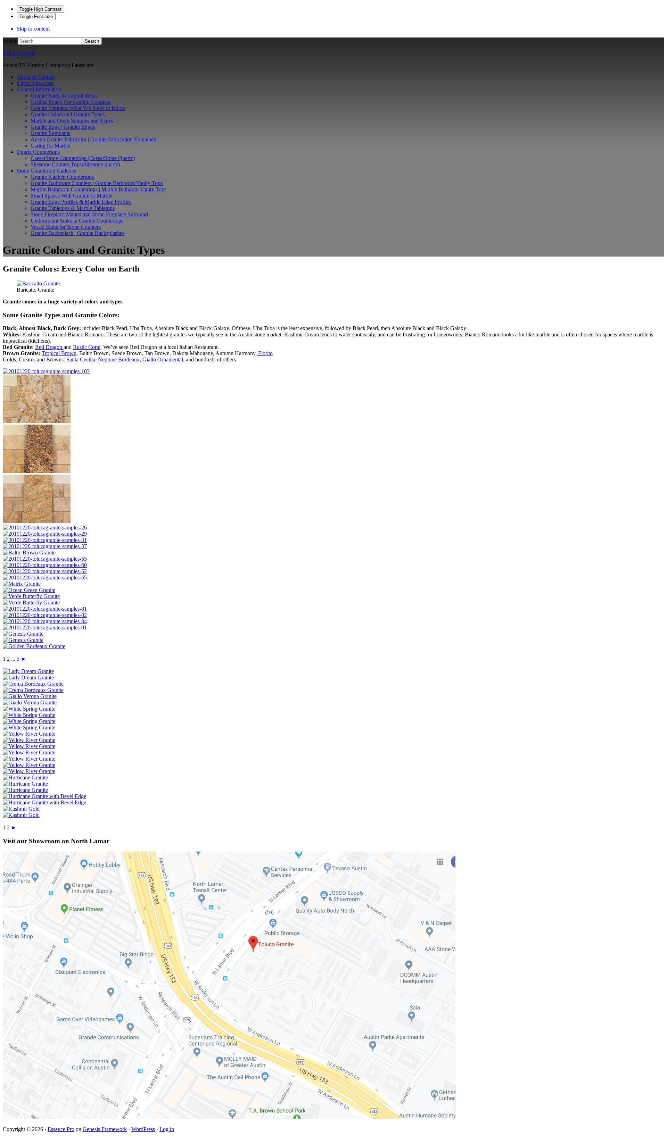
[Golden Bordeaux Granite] (34, 646)
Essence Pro (61, 1129)
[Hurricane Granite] (25, 777)
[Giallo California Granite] (37, 471)
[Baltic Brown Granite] (29, 552)
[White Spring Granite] (29, 709)
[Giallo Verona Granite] (30, 696)
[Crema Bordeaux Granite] (33, 684)
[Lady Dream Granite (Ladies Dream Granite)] (28, 671)
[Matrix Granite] (22, 584)
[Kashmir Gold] (21, 809)
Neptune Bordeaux (119, 359)
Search (10, 41)
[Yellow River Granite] (29, 734)
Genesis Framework (105, 1129)
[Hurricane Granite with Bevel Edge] (44, 796)
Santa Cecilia (80, 359)
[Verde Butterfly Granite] (31, 596)
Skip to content (33, 29)
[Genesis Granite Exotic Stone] (23, 634)
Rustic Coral (86, 347)
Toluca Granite (19, 53)
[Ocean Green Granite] (29, 590)
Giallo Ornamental (162, 359)
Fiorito (265, 353)
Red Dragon (49, 347)
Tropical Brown (59, 353)
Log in (166, 1129)
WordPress (143, 1129)
